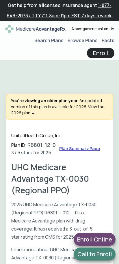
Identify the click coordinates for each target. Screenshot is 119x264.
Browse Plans (83, 40)
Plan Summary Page (79, 148)
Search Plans (49, 40)
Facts (108, 40)
